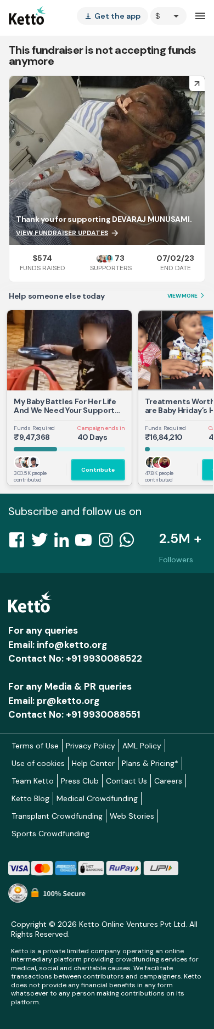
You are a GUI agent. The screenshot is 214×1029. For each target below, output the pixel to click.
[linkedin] (64, 543)
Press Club (80, 781)
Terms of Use (35, 746)
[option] (168, 16)
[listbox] (112, 16)
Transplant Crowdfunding (57, 816)
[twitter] (42, 543)
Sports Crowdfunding (50, 833)
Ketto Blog (30, 798)
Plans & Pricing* (150, 763)
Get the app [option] (112, 16)
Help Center (93, 763)
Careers (168, 781)
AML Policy (141, 746)
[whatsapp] (130, 543)
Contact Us (126, 781)
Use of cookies (38, 763)
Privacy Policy (90, 746)
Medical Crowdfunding (97, 798)
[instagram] (109, 543)
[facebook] (19, 543)
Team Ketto (33, 781)
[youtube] (86, 543)
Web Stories (132, 816)
